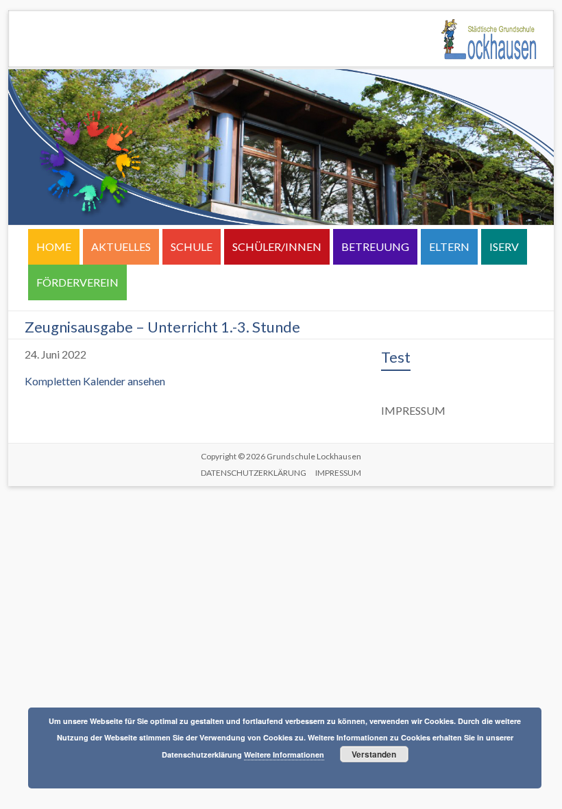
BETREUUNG (375, 246)
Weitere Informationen (284, 754)
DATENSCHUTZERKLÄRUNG (253, 473)
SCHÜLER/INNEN (276, 246)
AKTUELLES (121, 246)
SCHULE (191, 246)
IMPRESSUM (338, 473)
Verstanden (374, 754)
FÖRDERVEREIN (77, 282)
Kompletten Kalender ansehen (95, 380)
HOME (53, 246)
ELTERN (449, 246)
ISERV (504, 246)
